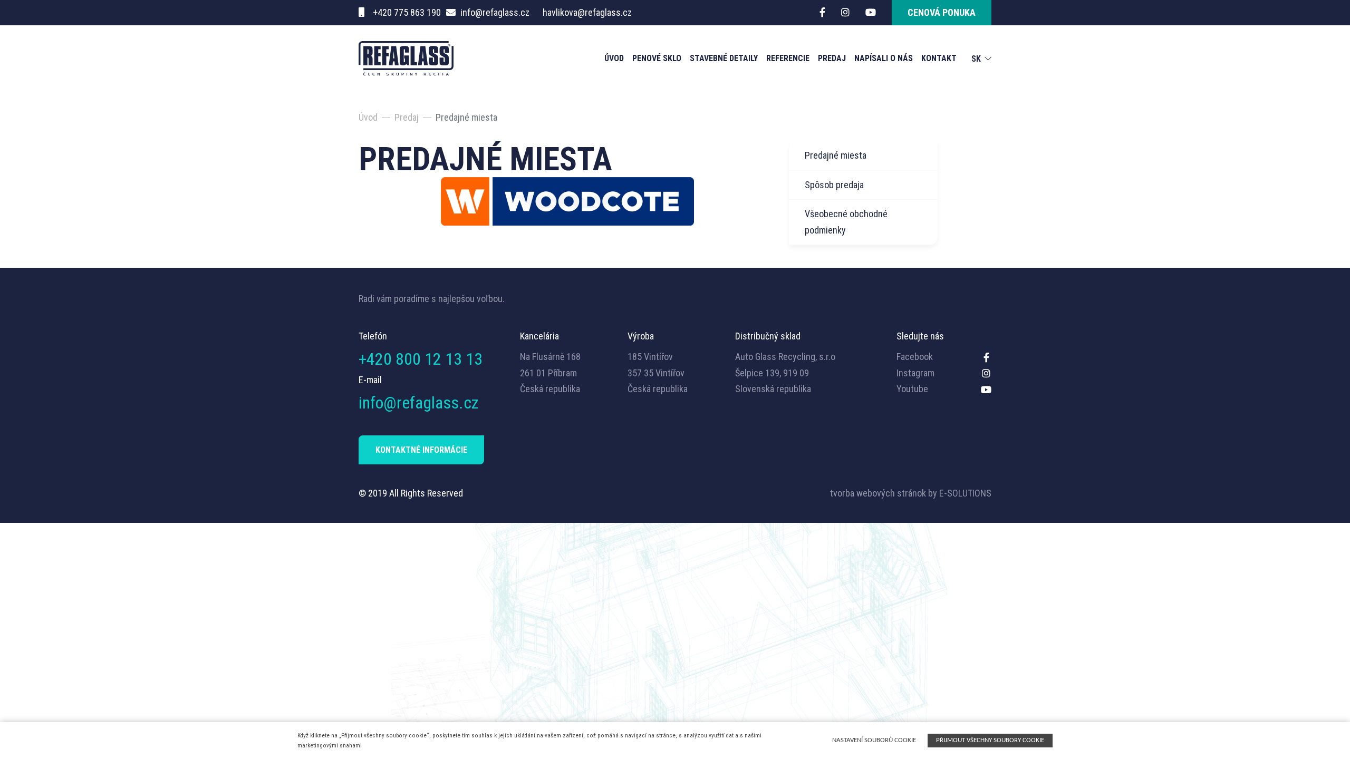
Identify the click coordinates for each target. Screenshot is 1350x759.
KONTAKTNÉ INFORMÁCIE (421, 450)
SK (976, 59)
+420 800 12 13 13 (421, 359)
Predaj (832, 58)
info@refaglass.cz (494, 12)
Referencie (787, 58)
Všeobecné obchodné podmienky (846, 222)
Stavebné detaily (724, 58)
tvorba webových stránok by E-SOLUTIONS (910, 493)
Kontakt (939, 58)
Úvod (614, 58)
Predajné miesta (835, 155)
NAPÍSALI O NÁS (883, 58)
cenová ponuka (942, 12)
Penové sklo (656, 58)
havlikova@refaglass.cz (587, 12)
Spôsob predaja (834, 184)
